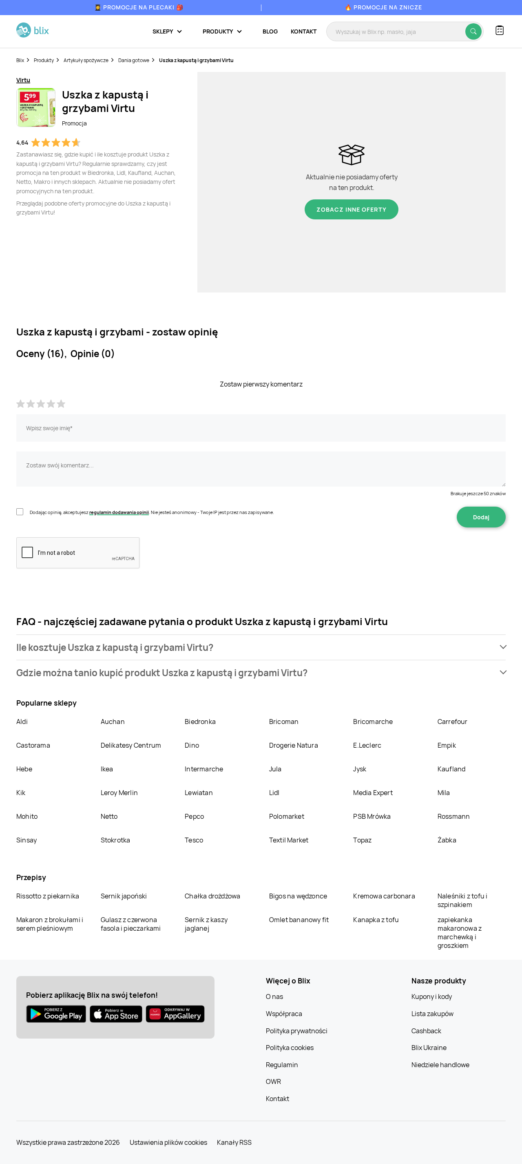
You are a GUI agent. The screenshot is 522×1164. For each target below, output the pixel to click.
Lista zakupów (432, 1013)
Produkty (44, 60)
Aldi (22, 721)
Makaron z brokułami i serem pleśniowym (49, 924)
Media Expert (372, 792)
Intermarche (204, 768)
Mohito (27, 816)
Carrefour (453, 721)
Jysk (359, 768)
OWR (273, 1081)
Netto (109, 816)
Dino (192, 745)
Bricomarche (373, 721)
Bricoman (284, 721)
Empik (447, 745)
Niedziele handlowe (440, 1064)
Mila (444, 792)
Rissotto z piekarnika (47, 895)
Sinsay (26, 840)
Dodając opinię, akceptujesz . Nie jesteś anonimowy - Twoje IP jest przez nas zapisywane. (152, 512)
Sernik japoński (124, 895)
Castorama (33, 745)
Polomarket (286, 816)
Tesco (194, 840)
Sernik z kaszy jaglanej (206, 924)
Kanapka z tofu (376, 919)
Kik (21, 792)
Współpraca (284, 1013)
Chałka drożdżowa (212, 895)
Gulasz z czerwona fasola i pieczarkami (131, 924)
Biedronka (200, 721)
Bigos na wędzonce (298, 895)
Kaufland (452, 768)
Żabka (447, 840)
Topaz (362, 840)
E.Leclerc (367, 745)
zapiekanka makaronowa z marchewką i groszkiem (460, 932)
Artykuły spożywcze (86, 60)
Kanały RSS (234, 1142)
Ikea (107, 768)
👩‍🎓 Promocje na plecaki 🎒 (139, 7)
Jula (275, 768)
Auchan (113, 721)
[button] (261, 647)
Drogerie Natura (293, 745)
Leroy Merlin (119, 792)
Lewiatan (199, 792)
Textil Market (289, 840)
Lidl (274, 792)
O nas (274, 996)
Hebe (24, 768)
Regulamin (282, 1064)
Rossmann (454, 816)
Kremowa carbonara (384, 895)
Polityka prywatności (296, 1030)
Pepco (194, 816)
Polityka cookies (290, 1047)
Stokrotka (115, 840)
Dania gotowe (133, 60)
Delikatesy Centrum (131, 745)
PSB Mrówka (372, 816)
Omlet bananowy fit (299, 919)
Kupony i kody (431, 996)
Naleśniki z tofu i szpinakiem (463, 900)
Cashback (426, 1030)
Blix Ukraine (429, 1047)
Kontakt (303, 31)
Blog (270, 31)
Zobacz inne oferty (351, 209)
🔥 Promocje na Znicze (383, 7)
